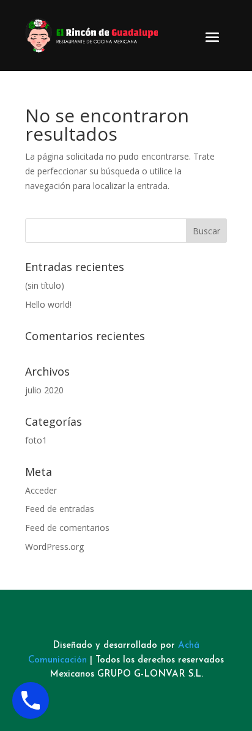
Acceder (41, 490)
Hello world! (48, 304)
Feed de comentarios (67, 527)
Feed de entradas (59, 508)
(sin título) (44, 285)
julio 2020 (44, 390)
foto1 (36, 440)
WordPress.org (54, 546)
